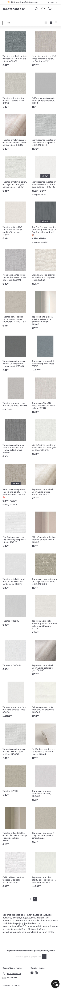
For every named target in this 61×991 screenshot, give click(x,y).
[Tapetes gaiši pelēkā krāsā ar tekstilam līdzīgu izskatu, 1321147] (45, 395)
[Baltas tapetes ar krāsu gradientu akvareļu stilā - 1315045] (45, 699)
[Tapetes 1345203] (16, 610)
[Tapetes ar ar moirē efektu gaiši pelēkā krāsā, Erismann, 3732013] (45, 869)
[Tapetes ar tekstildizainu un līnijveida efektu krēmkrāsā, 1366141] (45, 481)
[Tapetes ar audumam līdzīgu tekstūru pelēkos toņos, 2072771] (45, 825)
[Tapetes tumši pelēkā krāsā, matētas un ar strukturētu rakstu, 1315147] (16, 309)
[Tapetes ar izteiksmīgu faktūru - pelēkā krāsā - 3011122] (16, 90)
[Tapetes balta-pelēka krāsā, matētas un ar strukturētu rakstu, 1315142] (45, 310)
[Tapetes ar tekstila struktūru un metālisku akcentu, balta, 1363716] (16, 571)
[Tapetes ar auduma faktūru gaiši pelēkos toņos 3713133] (16, 699)
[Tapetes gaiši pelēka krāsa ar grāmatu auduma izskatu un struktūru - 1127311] (45, 614)
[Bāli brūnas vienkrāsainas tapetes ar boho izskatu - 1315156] (45, 529)
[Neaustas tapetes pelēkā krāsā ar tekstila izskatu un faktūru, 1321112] (45, 48)
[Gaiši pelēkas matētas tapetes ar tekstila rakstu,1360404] (16, 869)
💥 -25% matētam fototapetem (22, 2)
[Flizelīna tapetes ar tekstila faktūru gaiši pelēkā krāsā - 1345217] (16, 529)
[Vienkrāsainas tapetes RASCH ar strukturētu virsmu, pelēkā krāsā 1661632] (16, 438)
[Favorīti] (43, 9)
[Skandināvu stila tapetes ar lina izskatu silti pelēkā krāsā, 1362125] (45, 267)
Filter (8, 22)
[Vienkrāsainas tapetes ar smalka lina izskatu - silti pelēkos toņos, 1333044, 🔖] (16, 484)
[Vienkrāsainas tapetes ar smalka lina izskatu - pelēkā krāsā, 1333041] (16, 267)
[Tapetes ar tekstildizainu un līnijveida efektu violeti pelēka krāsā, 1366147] (16, 132)
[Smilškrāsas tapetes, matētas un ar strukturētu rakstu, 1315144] (45, 741)
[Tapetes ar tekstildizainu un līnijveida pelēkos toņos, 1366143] (45, 657)
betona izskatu (50, 926)
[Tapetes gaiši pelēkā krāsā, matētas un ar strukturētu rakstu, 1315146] (16, 220)
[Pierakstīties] (44, 956)
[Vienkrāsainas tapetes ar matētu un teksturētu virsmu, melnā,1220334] (16, 353)
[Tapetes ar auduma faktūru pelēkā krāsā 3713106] (16, 394)
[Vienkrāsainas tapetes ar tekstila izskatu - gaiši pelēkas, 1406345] (16, 741)
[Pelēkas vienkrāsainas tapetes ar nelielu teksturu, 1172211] (45, 90)
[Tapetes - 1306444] (16, 654)
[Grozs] (49, 8)
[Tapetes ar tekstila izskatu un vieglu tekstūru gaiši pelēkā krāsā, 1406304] (16, 174)
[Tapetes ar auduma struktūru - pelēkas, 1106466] (45, 783)
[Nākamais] (35, 899)
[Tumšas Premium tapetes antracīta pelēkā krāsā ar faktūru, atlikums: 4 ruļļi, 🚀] (45, 222)
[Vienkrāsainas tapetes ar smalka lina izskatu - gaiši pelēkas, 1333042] (45, 437)
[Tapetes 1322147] (16, 780)
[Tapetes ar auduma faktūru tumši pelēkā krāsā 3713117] (45, 353)
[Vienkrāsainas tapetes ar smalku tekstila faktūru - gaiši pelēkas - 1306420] (45, 175)
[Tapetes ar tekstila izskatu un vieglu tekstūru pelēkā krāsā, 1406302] (16, 48)
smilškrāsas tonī (32, 929)
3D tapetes (29, 926)
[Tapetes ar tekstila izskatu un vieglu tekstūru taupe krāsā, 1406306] (45, 571)
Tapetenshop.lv (14, 9)
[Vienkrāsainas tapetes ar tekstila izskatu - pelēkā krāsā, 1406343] (45, 132)
